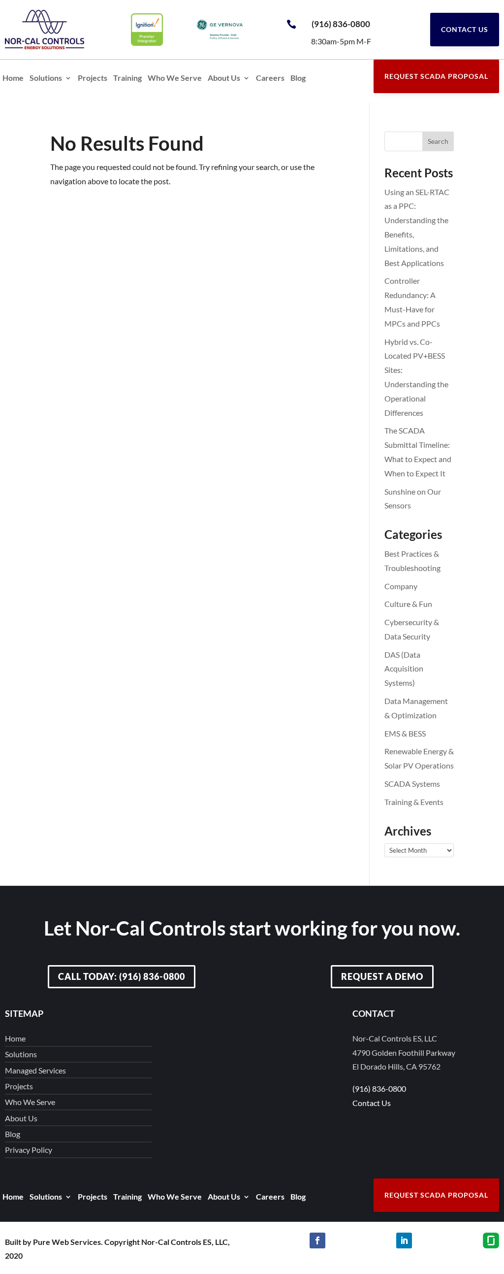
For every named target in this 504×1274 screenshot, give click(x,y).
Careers (270, 78)
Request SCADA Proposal (436, 76)
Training (127, 78)
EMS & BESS (405, 733)
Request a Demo (382, 976)
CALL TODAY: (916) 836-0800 (121, 976)
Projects (92, 78)
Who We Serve (175, 78)
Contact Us (464, 29)
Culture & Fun (408, 603)
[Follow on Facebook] (317, 1240)
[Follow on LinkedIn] (404, 1240)
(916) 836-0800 (341, 24)
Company (400, 586)
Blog (298, 78)
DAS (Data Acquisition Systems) (403, 669)
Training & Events (413, 801)
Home (13, 78)
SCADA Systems (412, 783)
